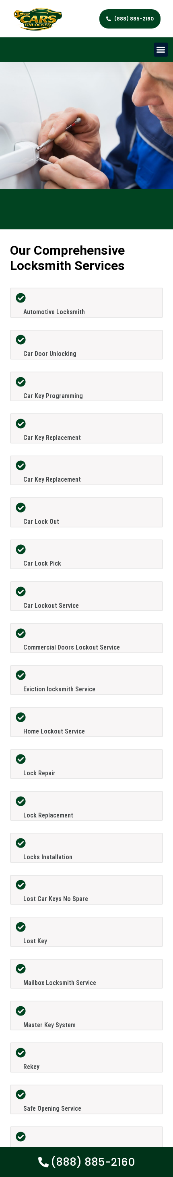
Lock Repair (39, 773)
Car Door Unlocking (49, 354)
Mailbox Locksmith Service (59, 983)
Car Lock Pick (42, 563)
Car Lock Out (41, 521)
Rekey (31, 1067)
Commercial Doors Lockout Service (71, 647)
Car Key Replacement (52, 437)
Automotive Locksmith (54, 312)
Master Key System (49, 1025)
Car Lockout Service (51, 605)
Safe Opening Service (52, 1108)
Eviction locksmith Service (59, 689)
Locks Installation (47, 857)
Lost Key (35, 941)
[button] (161, 50)
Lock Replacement (48, 815)
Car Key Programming (53, 396)
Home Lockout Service (54, 731)
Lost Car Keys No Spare (55, 899)
